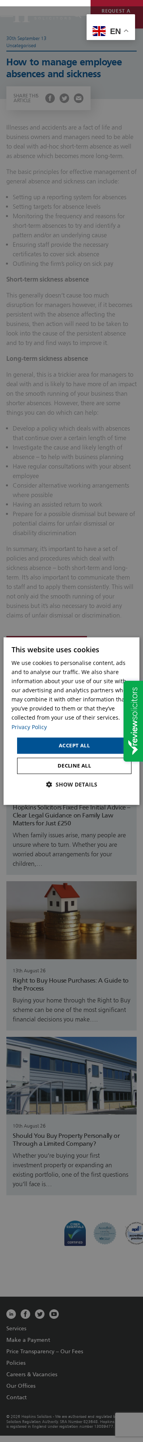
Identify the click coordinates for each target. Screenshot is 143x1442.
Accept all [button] (74, 745)
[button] (71, 785)
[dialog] (71, 721)
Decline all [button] (74, 766)
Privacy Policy (29, 727)
